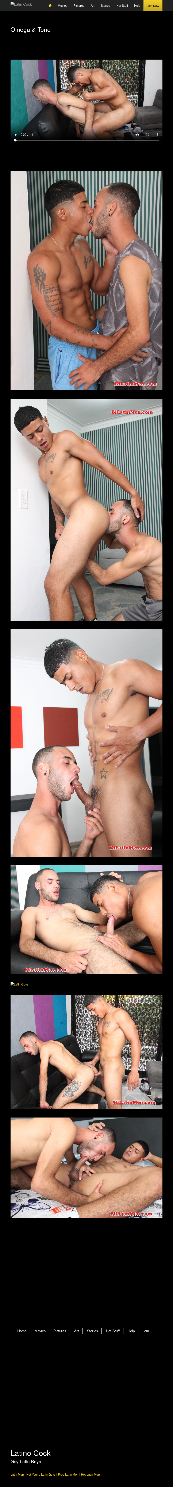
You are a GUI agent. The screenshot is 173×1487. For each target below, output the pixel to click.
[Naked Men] (86, 280)
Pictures (79, 5)
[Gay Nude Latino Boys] (86, 919)
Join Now (153, 6)
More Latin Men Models (86, 1277)
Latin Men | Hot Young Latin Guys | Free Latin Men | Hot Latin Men (55, 1474)
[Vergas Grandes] (86, 510)
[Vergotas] (86, 743)
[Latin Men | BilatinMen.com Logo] (21, 4)
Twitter (81, 1357)
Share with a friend (144, 52)
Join (146, 1330)
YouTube (106, 1357)
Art (93, 5)
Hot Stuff (122, 5)
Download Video (86, 155)
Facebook (89, 1357)
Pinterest (98, 1357)
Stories (105, 5)
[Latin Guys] (86, 984)
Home (22, 1330)
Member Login (29, 52)
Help (137, 5)
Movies (62, 5)
